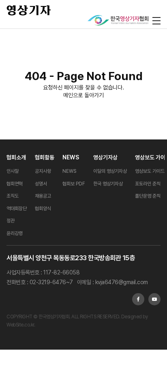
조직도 (12, 196)
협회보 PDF (73, 184)
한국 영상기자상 (108, 184)
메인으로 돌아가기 (83, 95)
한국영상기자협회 (28, 10)
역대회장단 (16, 208)
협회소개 (16, 157)
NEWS (70, 157)
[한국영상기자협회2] (118, 20)
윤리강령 (14, 233)
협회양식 (43, 208)
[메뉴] (156, 20)
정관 (10, 221)
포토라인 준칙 (148, 184)
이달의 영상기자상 (110, 171)
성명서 (41, 184)
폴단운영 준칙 (148, 196)
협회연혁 (14, 184)
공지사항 (43, 171)
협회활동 (44, 157)
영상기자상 (105, 157)
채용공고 (43, 196)
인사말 (12, 171)
